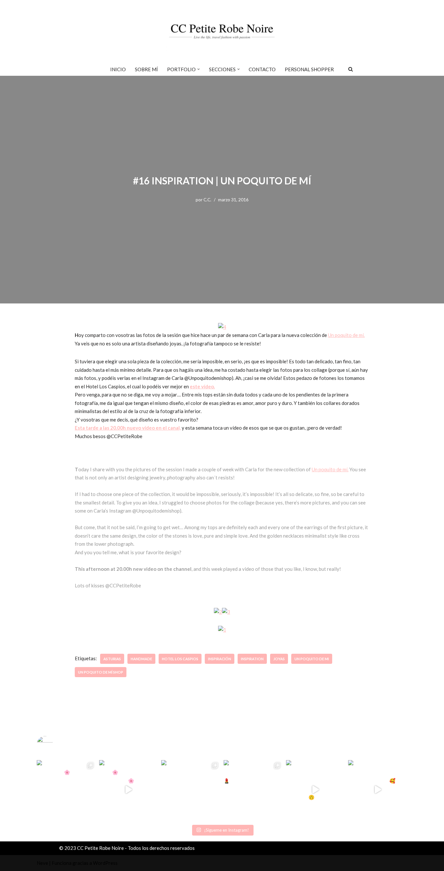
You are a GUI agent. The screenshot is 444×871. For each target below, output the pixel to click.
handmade (141, 659)
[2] (218, 612)
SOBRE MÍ (146, 69)
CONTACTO (262, 69)
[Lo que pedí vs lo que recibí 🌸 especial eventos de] (128, 789)
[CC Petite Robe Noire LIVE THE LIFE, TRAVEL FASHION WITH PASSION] (222, 31)
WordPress (105, 863)
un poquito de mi (311, 659)
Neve (42, 863)
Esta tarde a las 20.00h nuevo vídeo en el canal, (128, 428)
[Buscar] (350, 69)
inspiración (219, 659)
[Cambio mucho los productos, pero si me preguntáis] (315, 789)
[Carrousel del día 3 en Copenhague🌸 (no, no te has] (66, 789)
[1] (222, 630)
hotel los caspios (180, 659)
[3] (226, 612)
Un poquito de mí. (346, 335)
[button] (198, 69)
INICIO (118, 69)
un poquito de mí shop (100, 672)
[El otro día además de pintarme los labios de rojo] (253, 789)
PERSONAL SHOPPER (309, 69)
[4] (222, 327)
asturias (112, 659)
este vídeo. (202, 386)
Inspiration (252, 659)
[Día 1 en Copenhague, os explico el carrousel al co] (190, 789)
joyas (279, 659)
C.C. (207, 199)
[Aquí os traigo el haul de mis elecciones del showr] (377, 789)
